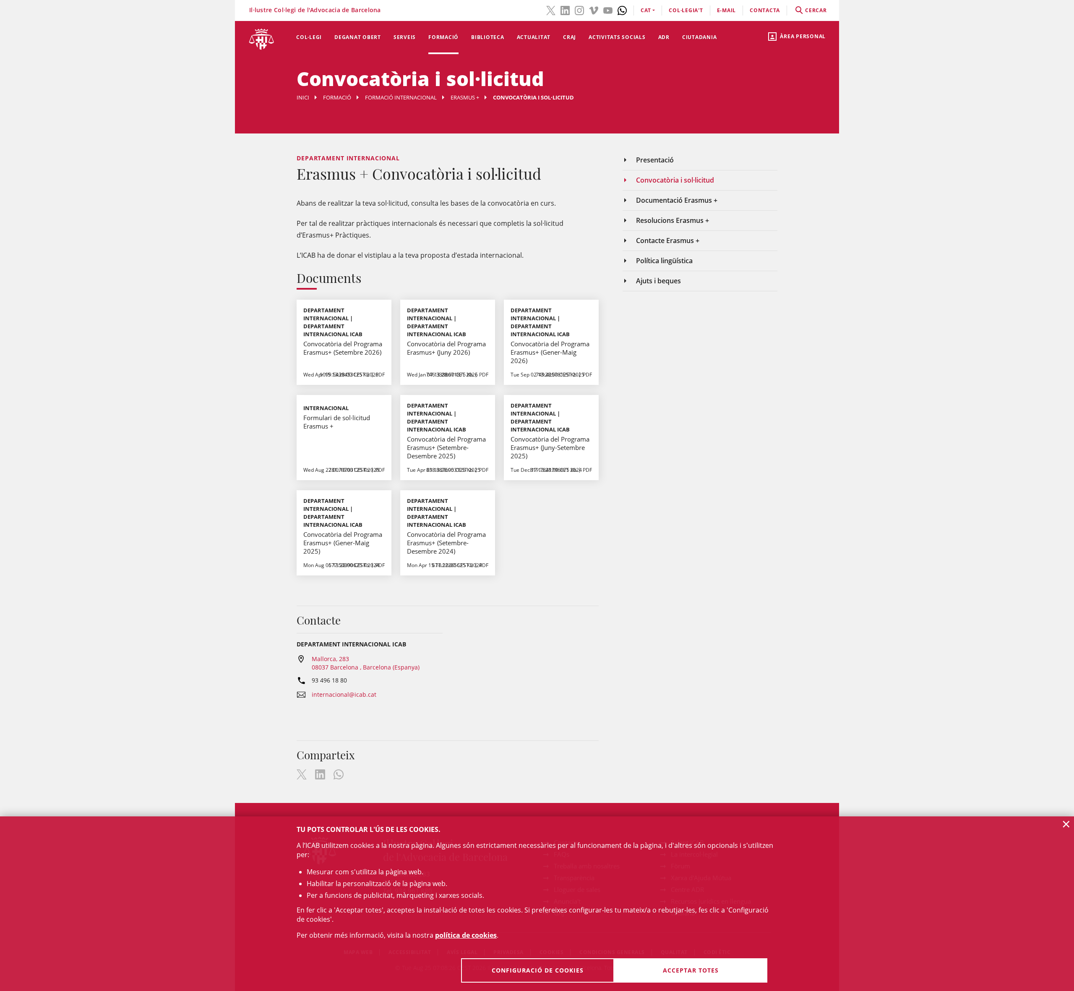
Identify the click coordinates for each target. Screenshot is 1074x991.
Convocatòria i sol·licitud (675, 180)
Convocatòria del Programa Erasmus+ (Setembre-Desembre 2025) (446, 447)
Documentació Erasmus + (676, 200)
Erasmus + (465, 97)
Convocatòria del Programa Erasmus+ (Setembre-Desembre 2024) (446, 542)
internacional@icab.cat (344, 694)
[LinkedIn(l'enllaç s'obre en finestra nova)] (565, 9)
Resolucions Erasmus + (672, 220)
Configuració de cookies (538, 970)
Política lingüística (664, 260)
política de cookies (466, 935)
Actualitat (534, 37)
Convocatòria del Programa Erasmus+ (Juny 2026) (446, 348)
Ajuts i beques (658, 280)
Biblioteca (487, 37)
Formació (443, 37)
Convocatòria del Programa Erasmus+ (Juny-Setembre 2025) (550, 447)
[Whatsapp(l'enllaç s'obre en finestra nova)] (622, 9)
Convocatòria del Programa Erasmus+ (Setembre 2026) (342, 348)
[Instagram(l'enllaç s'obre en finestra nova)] (579, 9)
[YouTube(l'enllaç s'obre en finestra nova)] (608, 9)
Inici (303, 97)
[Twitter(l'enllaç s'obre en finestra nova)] (550, 9)
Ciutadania (699, 37)
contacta (765, 10)
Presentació (655, 160)
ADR (664, 37)
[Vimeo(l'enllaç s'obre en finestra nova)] (593, 9)
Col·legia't (686, 10)
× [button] (1066, 823)
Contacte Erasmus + (667, 240)
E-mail (726, 10)
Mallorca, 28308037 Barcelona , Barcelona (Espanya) (366, 663)
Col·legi (309, 37)
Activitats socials (617, 37)
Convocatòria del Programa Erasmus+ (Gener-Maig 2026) (550, 352)
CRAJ (569, 37)
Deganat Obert (357, 37)
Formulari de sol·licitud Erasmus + (336, 421)
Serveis (405, 37)
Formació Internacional (401, 97)
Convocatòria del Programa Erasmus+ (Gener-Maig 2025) (342, 542)
